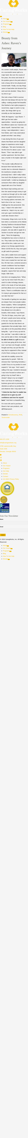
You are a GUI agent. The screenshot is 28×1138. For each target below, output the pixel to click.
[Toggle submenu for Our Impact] (11, 21)
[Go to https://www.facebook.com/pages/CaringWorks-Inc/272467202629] (14, 455)
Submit (3, 535)
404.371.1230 (4, 439)
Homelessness (13, 415)
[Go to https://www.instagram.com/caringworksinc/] (14, 457)
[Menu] (1, 16)
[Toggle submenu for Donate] (9, 32)
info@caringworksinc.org (8, 442)
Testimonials (5, 417)
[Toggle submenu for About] (8, 19)
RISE (20, 415)
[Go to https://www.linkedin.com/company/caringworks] (14, 460)
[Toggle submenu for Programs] (10, 24)
